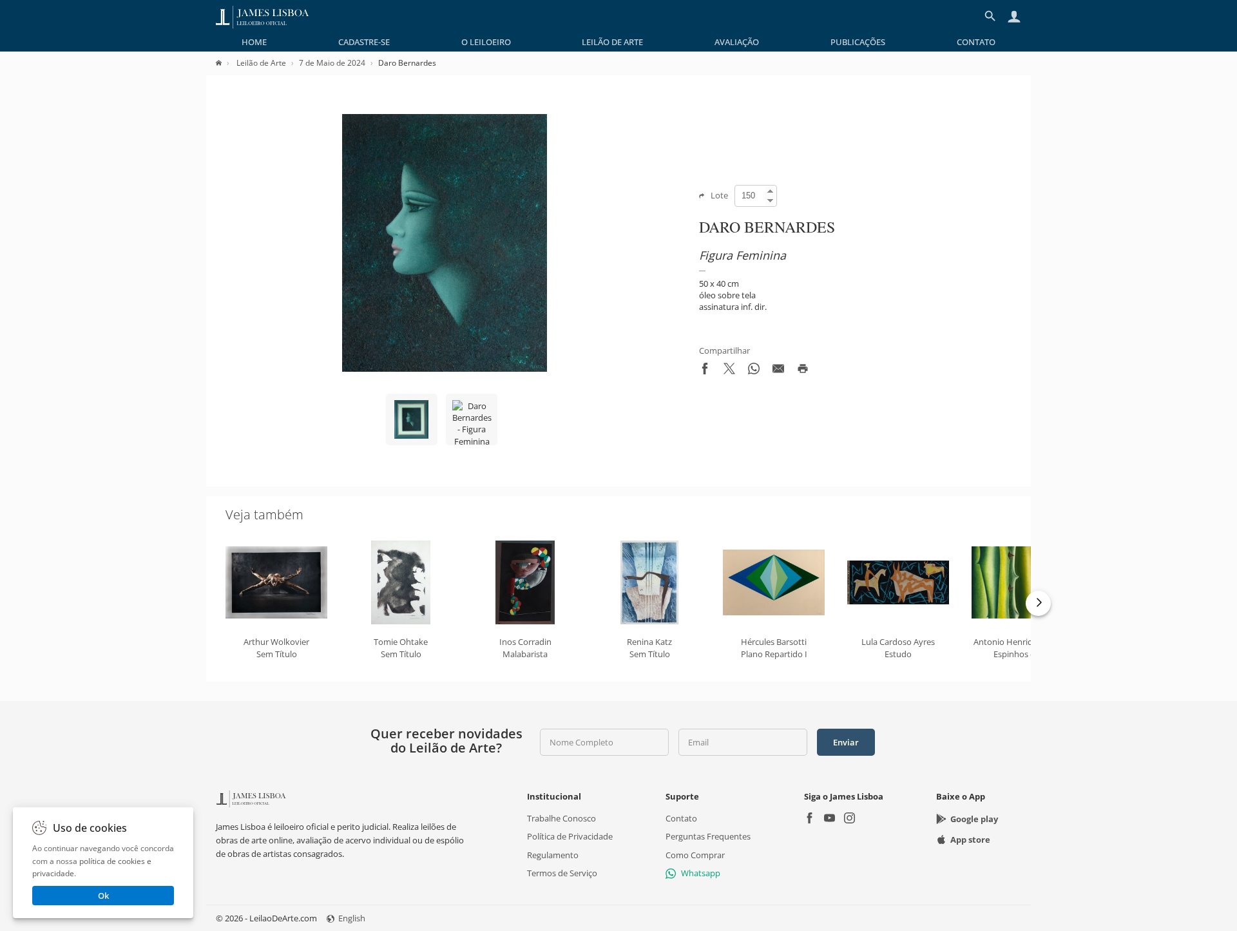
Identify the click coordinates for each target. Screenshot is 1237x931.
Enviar (846, 742)
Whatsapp (700, 873)
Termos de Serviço (562, 873)
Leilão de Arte (612, 42)
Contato (976, 42)
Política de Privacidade (570, 836)
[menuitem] (254, 42)
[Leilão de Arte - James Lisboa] (262, 16)
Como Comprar (695, 855)
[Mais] (1038, 603)
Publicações (857, 42)
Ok (103, 895)
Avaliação (736, 42)
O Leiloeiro (486, 42)
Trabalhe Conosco (561, 818)
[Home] (225, 62)
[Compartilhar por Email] (778, 371)
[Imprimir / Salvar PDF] (803, 371)
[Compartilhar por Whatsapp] (754, 371)
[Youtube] (829, 819)
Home (254, 42)
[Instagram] (849, 819)
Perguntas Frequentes (708, 836)
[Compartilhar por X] (729, 371)
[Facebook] (809, 819)
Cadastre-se (364, 42)
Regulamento (553, 855)
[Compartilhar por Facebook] (705, 371)
